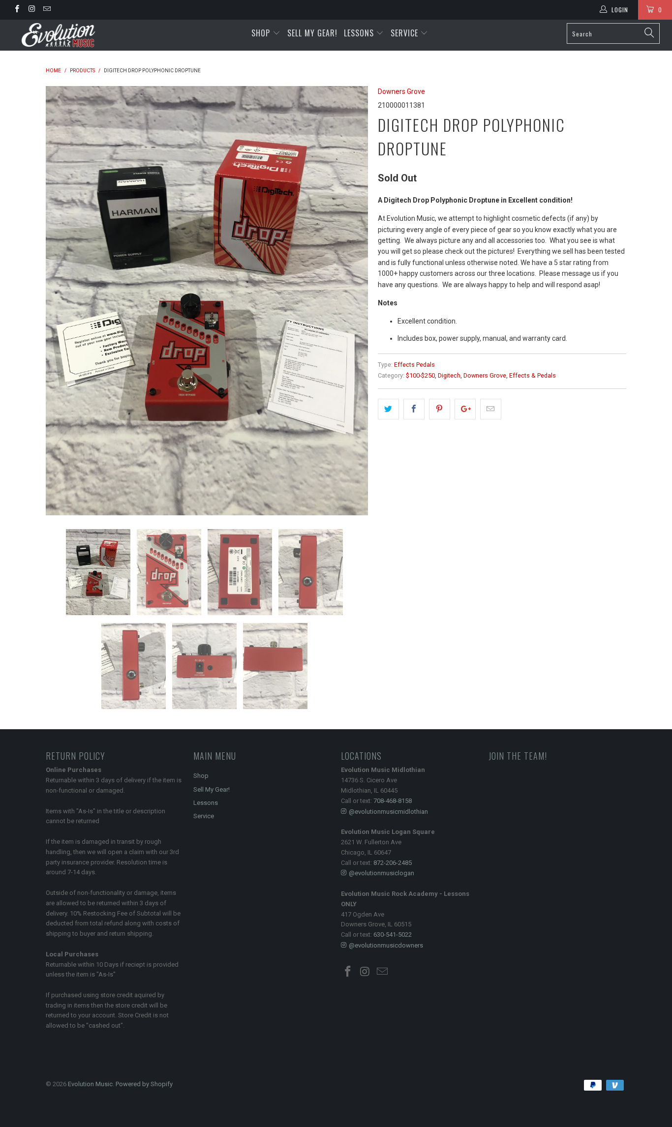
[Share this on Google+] (465, 409)
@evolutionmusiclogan (381, 873)
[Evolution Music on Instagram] (31, 9)
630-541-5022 (392, 934)
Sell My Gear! (312, 33)
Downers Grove (401, 91)
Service (406, 33)
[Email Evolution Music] (46, 9)
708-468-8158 (392, 800)
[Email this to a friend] (490, 409)
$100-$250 (420, 375)
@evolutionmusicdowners (386, 945)
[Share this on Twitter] (388, 409)
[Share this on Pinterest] (439, 409)
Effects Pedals (414, 364)
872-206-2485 (392, 862)
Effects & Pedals (532, 375)
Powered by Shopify (144, 1084)
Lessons (360, 33)
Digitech (449, 375)
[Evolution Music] (59, 35)
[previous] (63, 300)
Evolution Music (90, 1084)
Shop (260, 33)
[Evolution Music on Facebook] (16, 9)
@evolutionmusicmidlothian (388, 811)
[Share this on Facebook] (414, 409)
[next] (350, 300)
